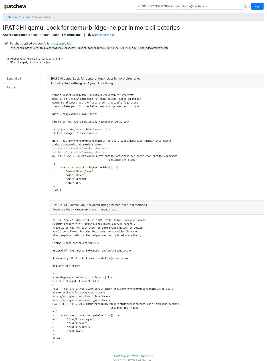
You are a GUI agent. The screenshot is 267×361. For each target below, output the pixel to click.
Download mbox (103, 34)
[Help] (249, 6)
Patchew (11, 17)
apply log (65, 43)
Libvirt (25, 17)
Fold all (11, 87)
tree (54, 43)
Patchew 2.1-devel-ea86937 (133, 356)
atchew (15, 6)
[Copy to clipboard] (246, 6)
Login (257, 6)
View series (42, 17)
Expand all (14, 78)
